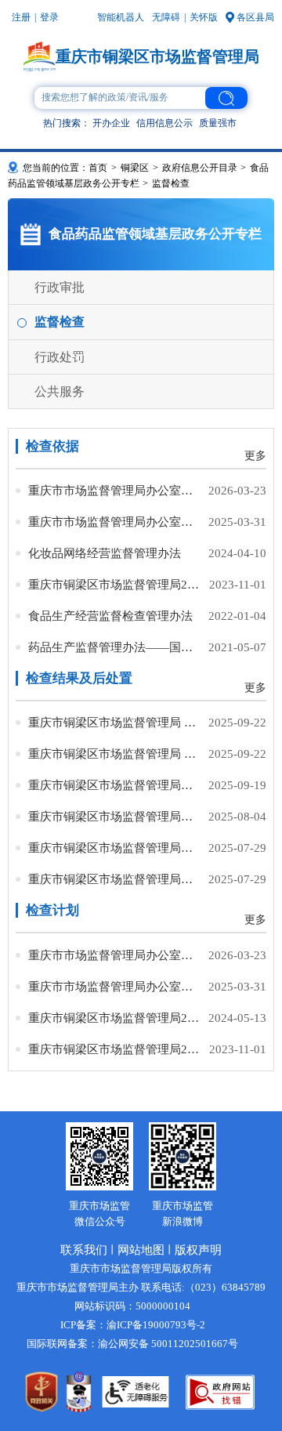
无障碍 (166, 17)
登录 (49, 17)
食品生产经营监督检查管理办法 (110, 615)
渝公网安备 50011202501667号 (168, 1343)
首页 (98, 167)
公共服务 (59, 391)
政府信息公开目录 (199, 167)
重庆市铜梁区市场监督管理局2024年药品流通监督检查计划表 (114, 1017)
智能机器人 (120, 17)
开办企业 (111, 123)
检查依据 (52, 446)
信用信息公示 (164, 123)
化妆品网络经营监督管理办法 (104, 553)
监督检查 (59, 321)
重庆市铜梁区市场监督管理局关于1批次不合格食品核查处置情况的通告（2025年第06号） (114, 847)
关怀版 (204, 17)
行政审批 (59, 287)
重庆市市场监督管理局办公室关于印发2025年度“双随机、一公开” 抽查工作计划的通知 (114, 521)
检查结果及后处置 (79, 678)
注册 (21, 17)
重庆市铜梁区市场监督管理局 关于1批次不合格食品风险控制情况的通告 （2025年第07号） (114, 753)
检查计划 (52, 910)
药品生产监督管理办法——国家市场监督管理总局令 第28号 (114, 647)
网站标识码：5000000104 (132, 1306)
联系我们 (83, 1250)
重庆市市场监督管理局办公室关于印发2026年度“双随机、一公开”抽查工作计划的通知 (114, 490)
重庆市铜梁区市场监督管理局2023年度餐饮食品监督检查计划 (114, 584)
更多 (255, 456)
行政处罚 (59, 357)
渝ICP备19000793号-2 (156, 1325)
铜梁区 (135, 167)
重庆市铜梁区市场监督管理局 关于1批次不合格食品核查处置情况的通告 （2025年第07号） (114, 722)
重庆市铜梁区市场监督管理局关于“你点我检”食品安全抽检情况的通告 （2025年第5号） (114, 785)
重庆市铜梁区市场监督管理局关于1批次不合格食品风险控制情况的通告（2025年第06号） (114, 879)
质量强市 (218, 123)
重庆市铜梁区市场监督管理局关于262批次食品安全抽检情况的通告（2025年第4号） (114, 816)
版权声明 (198, 1250)
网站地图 (141, 1250)
